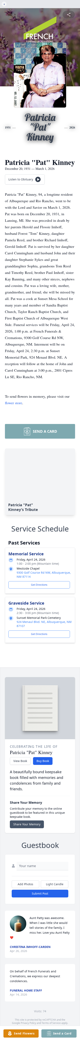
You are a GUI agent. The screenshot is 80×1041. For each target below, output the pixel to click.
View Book (20, 761)
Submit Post (40, 893)
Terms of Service (51, 1023)
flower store (13, 402)
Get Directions (39, 584)
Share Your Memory (26, 824)
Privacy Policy (28, 1023)
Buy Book (43, 761)
